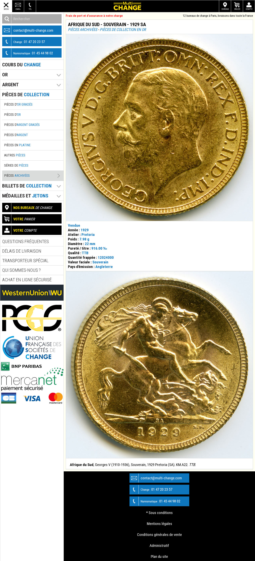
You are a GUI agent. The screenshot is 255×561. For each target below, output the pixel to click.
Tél (30, 9)
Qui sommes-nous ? (21, 270)
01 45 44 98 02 (33, 53)
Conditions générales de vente (159, 534)
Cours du (21, 65)
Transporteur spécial (25, 260)
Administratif (159, 545)
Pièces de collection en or (123, 29)
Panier (237, 9)
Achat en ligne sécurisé (27, 279)
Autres (14, 155)
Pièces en (17, 145)
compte (25, 230)
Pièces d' (18, 104)
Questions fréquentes (25, 241)
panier (24, 219)
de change (32, 208)
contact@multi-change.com (33, 30)
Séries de (16, 165)
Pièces (17, 176)
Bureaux (225, 9)
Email (18, 9)
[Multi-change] (127, 6)
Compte (249, 9)
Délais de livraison (21, 251)
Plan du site (159, 556)
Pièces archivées (82, 29)
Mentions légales (159, 523)
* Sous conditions (159, 512)
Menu (6, 9)
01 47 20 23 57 (29, 42)
